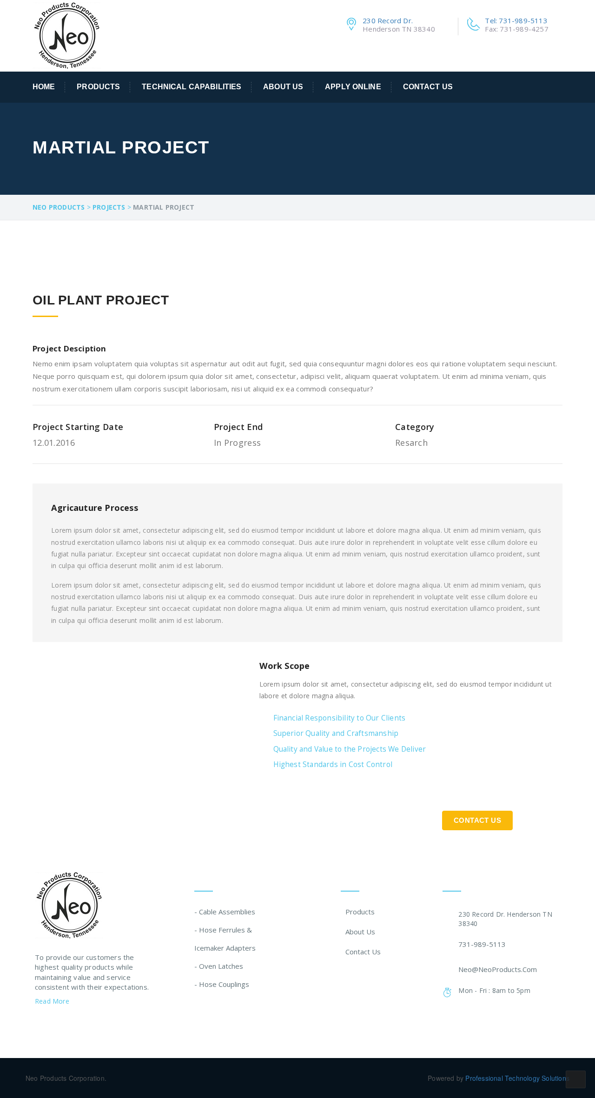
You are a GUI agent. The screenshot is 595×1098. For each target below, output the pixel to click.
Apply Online (353, 87)
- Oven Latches (218, 966)
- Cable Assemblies (224, 911)
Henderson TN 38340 (399, 28)
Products (98, 87)
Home (44, 87)
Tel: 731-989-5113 (516, 20)
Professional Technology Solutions (517, 1078)
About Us (283, 87)
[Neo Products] (67, 34)
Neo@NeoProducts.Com (497, 969)
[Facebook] (38, 1025)
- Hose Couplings (221, 984)
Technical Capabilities (191, 87)
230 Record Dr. (388, 20)
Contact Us (428, 87)
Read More (53, 1001)
